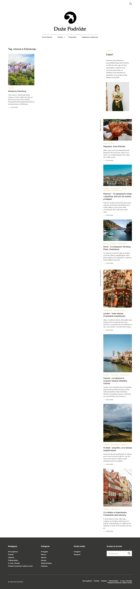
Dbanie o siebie (108, 143)
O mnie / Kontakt (14, 563)
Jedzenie (11, 557)
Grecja (105, 243)
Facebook (77, 554)
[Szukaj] (130, 4)
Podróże (60, 37)
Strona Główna (47, 37)
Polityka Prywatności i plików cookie (20, 566)
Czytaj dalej (14, 107)
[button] (70, 21)
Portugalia (115, 375)
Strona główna (13, 552)
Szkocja (124, 444)
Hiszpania (44, 566)
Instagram (77, 552)
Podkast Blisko (13, 560)
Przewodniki (72, 37)
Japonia (43, 557)
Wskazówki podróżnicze (112, 190)
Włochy (124, 188)
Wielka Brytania (120, 310)
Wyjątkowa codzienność (90, 37)
